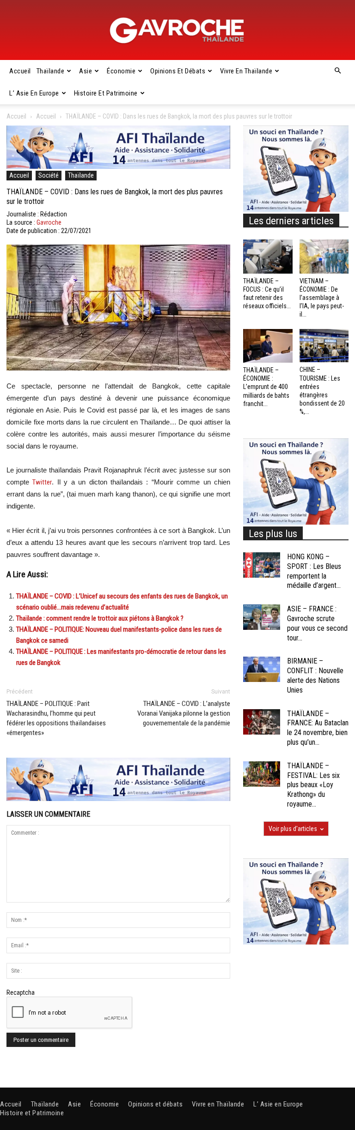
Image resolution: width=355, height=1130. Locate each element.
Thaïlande (51, 71)
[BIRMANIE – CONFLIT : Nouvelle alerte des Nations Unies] (261, 669)
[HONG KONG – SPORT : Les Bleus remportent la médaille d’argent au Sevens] (261, 565)
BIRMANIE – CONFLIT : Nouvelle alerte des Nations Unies (315, 675)
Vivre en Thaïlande (246, 71)
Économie (121, 71)
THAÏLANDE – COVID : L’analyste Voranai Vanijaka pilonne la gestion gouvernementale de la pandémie (183, 713)
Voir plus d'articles (293, 828)
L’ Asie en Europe (34, 93)
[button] (337, 71)
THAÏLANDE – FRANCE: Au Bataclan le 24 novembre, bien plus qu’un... (318, 728)
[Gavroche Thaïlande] (177, 30)
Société (48, 175)
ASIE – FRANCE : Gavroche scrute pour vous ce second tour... (317, 623)
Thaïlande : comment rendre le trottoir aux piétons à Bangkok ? (100, 618)
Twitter (42, 482)
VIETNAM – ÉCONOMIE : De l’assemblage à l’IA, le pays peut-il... (322, 297)
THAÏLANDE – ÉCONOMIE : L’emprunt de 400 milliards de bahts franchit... (266, 386)
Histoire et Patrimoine (106, 93)
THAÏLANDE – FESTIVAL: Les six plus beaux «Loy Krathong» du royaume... (313, 784)
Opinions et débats (177, 71)
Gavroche (49, 222)
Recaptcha (20, 992)
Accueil (20, 71)
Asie (85, 71)
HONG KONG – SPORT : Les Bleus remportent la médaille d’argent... (314, 571)
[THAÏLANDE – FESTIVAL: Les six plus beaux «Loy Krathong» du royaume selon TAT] (261, 774)
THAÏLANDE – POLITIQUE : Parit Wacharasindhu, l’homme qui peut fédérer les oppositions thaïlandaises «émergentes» (56, 718)
